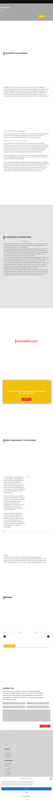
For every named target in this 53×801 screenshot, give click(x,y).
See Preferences (26, 796)
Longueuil (8, 768)
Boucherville (8, 763)
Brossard (8, 766)
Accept (26, 788)
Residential (8, 756)
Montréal (8, 774)
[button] (51, 778)
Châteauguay (9, 772)
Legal (27, 799)
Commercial (8, 754)
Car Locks (8, 752)
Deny (26, 792)
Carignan (8, 770)
